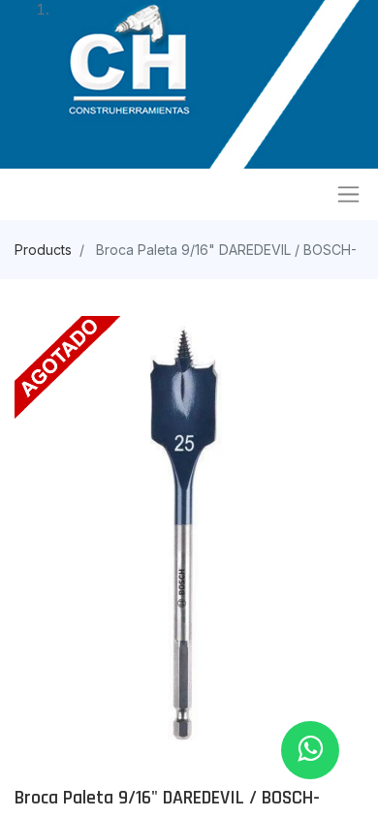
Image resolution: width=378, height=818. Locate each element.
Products (43, 249)
